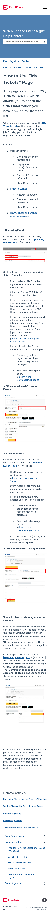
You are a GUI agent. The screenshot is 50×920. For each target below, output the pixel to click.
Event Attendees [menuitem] (13, 842)
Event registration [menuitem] (17, 857)
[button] (44, 836)
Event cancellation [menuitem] (17, 868)
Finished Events (18, 189)
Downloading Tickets (12, 821)
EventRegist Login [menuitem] (14, 836)
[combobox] (22, 41)
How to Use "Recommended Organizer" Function (25, 799)
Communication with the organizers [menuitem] (21, 876)
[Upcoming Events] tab (16, 657)
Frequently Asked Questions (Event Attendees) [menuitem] (26, 849)
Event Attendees (12, 67)
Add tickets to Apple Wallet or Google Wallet (22, 828)
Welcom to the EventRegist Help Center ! (24, 33)
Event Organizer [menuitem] (13, 883)
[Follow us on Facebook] (44, 900)
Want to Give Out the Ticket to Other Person (23, 806)
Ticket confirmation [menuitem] (19, 862)
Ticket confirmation (36, 67)
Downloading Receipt (12, 813)
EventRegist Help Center (16, 61)
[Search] (44, 41)
